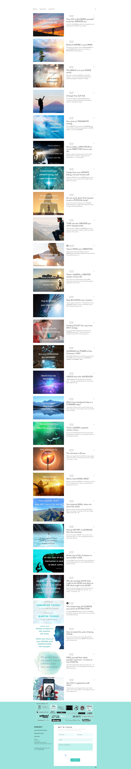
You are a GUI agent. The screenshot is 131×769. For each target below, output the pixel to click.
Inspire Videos (43, 9)
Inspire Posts (51, 9)
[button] (95, 9)
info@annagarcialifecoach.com (42, 748)
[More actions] (94, 16)
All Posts (35, 9)
